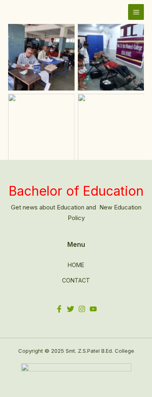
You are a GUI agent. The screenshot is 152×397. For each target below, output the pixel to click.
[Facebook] (59, 309)
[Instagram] (82, 309)
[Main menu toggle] (136, 12)
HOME (76, 264)
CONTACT (76, 280)
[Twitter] (70, 309)
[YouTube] (93, 309)
